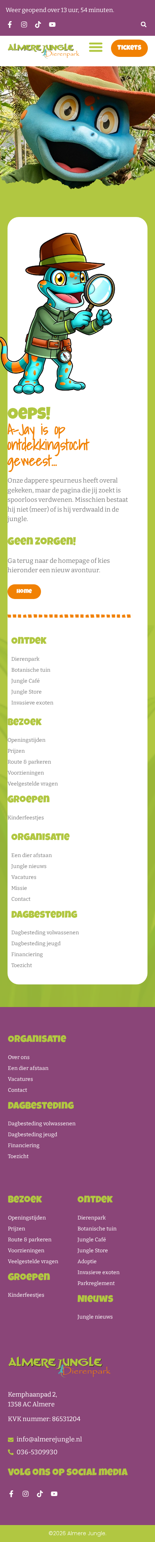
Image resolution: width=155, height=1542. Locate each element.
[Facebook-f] (11, 1493)
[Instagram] (25, 1493)
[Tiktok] (39, 1493)
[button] (143, 24)
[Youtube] (54, 1493)
